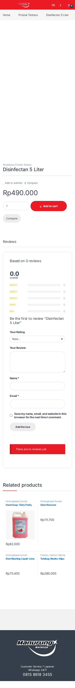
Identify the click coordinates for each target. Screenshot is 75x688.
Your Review (18, 347)
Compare (32, 182)
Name (14, 378)
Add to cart (50, 206)
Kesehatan (8, 164)
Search (54, 5)
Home (6, 15)
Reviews (9, 242)
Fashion (44, 555)
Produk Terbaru (28, 15)
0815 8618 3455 (37, 674)
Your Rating (17, 332)
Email (14, 395)
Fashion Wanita (57, 555)
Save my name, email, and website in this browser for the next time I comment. (40, 415)
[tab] (9, 243)
